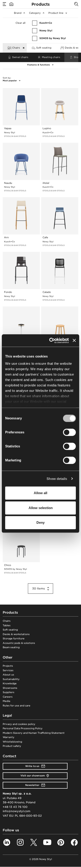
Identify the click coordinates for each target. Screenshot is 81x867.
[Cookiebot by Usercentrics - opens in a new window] (51, 341)
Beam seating (11, 647)
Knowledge (10, 683)
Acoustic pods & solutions (19, 643)
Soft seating (10, 629)
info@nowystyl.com (16, 811)
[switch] (69, 432)
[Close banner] (74, 340)
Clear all (20, 22)
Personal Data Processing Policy (23, 728)
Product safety (12, 746)
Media (6, 701)
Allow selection (41, 508)
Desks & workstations (16, 634)
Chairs (7, 620)
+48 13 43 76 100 (15, 807)
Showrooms (10, 688)
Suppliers (8, 692)
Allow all (40, 493)
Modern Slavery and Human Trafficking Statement (34, 732)
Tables (7, 625)
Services (8, 670)
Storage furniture (14, 638)
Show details (57, 479)
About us (8, 674)
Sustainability (11, 679)
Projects (8, 665)
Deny (40, 522)
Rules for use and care (16, 705)
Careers (8, 696)
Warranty (8, 737)
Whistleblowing (12, 741)
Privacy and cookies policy (19, 724)
